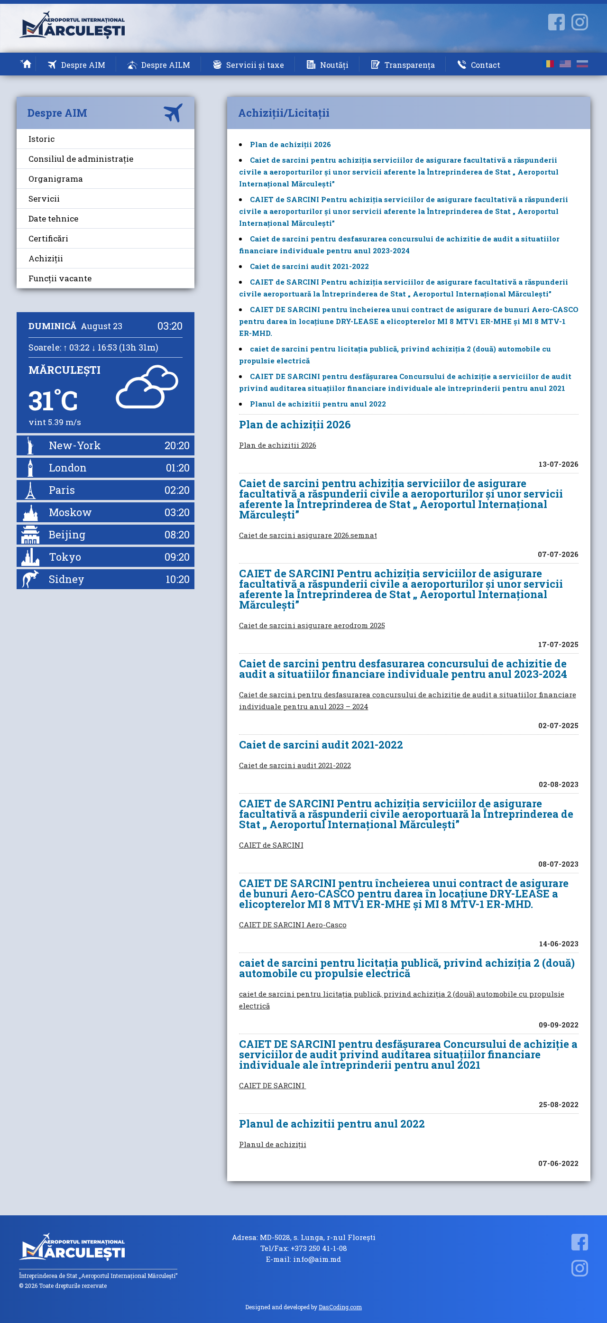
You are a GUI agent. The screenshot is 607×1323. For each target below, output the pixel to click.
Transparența (410, 65)
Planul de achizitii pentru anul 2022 (318, 403)
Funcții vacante (60, 278)
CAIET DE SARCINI (272, 1085)
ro (548, 63)
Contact (485, 65)
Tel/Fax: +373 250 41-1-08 (303, 1248)
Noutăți (334, 65)
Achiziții (45, 258)
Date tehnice (53, 218)
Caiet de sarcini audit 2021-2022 (309, 266)
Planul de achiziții (272, 1144)
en (565, 63)
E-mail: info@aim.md (303, 1259)
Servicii (44, 198)
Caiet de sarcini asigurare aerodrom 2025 (312, 625)
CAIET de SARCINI (271, 845)
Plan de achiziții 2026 (290, 144)
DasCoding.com (340, 1307)
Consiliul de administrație (80, 158)
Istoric (41, 138)
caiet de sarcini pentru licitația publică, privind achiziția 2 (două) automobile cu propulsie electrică (401, 999)
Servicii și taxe (255, 65)
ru (582, 63)
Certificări (48, 238)
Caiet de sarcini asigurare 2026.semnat (308, 535)
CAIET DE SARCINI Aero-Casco (293, 924)
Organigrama (55, 178)
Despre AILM (165, 65)
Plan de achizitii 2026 (277, 445)
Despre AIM (83, 65)
